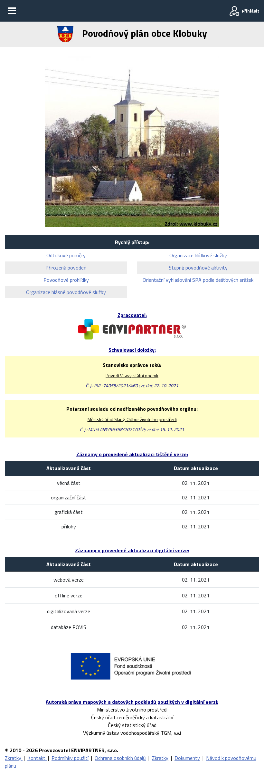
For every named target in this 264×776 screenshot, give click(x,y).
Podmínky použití (70, 758)
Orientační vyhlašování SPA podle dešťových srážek (198, 280)
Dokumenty (187, 758)
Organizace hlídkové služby (198, 255)
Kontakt (37, 758)
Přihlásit (250, 10)
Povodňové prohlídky (66, 280)
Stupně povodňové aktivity (198, 267)
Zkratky (14, 758)
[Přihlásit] (234, 11)
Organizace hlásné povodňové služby (66, 292)
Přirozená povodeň (66, 267)
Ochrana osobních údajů (120, 758)
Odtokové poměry (66, 255)
